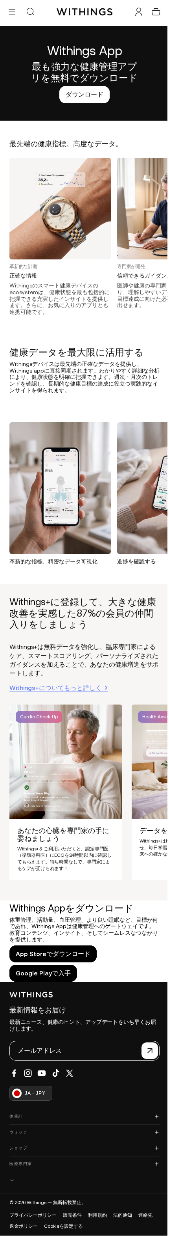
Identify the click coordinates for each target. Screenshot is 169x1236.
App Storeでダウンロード (53, 948)
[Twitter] (69, 1073)
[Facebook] (14, 1073)
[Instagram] (28, 1073)
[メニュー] (12, 11)
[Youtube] (41, 1073)
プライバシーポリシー (33, 1215)
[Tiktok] (56, 1073)
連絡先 (145, 1215)
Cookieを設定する (63, 1226)
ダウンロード (82, 94)
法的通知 (122, 1215)
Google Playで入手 (43, 967)
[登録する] (146, 1050)
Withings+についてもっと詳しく (55, 682)
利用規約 (97, 1215)
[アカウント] (134, 12)
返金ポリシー (23, 1226)
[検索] (30, 12)
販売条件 (72, 1215)
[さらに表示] (82, 1180)
